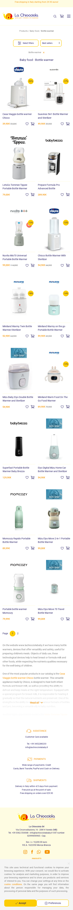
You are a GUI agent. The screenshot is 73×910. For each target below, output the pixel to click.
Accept (22, 903)
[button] (68, 16)
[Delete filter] (43, 52)
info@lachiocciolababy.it (36, 747)
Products (23, 31)
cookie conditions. (13, 884)
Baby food (34, 31)
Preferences (54, 903)
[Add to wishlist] (27, 123)
